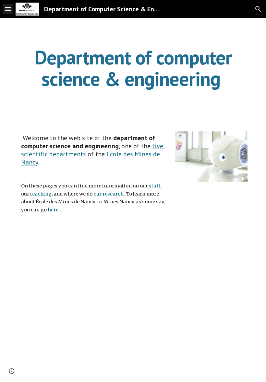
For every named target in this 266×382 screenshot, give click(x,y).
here (53, 210)
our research (108, 194)
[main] (133, 68)
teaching (41, 194)
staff (154, 186)
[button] (8, 9)
